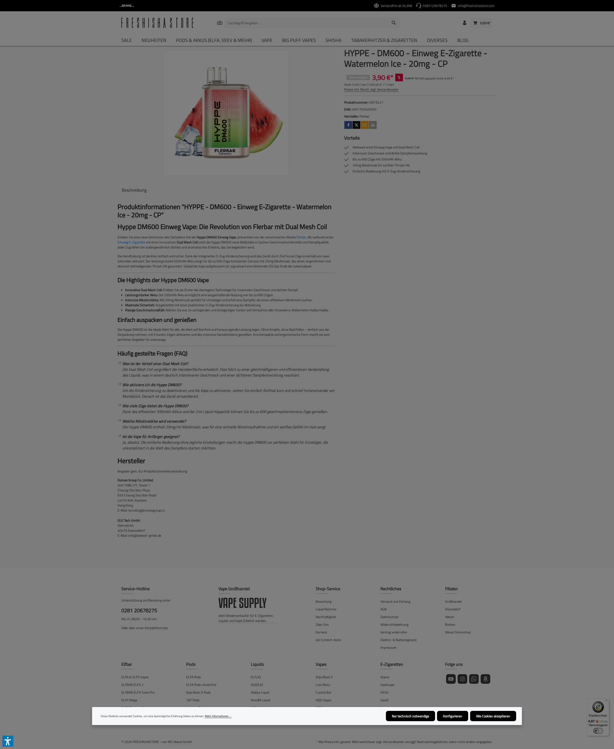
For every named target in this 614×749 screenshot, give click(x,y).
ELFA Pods (193, 676)
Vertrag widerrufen (393, 632)
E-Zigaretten (391, 664)
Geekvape (387, 684)
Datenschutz (389, 616)
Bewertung (323, 601)
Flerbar (301, 237)
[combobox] (307, 23)
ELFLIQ (256, 676)
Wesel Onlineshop (458, 632)
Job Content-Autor (328, 639)
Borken (450, 624)
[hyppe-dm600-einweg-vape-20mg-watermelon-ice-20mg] (226, 113)
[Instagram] (462, 679)
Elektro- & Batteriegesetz (398, 639)
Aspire (384, 676)
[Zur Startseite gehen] (157, 23)
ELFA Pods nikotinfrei (201, 684)
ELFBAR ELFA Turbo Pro (138, 692)
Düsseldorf (452, 609)
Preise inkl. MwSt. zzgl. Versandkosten (371, 89)
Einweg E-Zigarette (131, 242)
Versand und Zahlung (395, 601)
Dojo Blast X (324, 676)
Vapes (321, 664)
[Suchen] (219, 23)
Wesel (449, 616)
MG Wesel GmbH (180, 741)
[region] (226, 113)
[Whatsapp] (474, 679)
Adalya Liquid (260, 692)
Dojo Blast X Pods (198, 692)
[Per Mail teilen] (364, 125)
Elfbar (126, 664)
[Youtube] (451, 679)
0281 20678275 (139, 610)
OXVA (384, 692)
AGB (383, 609)
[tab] (134, 190)
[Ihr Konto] (464, 23)
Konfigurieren (452, 716)
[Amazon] (485, 679)
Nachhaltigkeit (326, 616)
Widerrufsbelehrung (394, 624)
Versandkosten (393, 741)
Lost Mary (323, 684)
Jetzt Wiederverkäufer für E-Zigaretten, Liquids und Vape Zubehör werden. (246, 618)
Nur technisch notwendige (410, 716)
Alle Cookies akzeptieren (493, 716)
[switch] (598, 731)
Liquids (257, 664)
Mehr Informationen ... (218, 716)
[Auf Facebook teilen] (348, 125)
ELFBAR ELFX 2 (132, 684)
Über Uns (322, 624)
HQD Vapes (323, 699)
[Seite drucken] (373, 125)
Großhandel (453, 601)
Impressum (388, 647)
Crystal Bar (323, 692)
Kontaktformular (156, 627)
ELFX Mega (129, 699)
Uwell (384, 699)
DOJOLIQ (257, 684)
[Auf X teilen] (356, 125)
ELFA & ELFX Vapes (135, 676)
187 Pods (193, 699)
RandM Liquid (260, 699)
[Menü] (606, 701)
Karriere (321, 632)
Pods (190, 664)
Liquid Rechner (326, 609)
